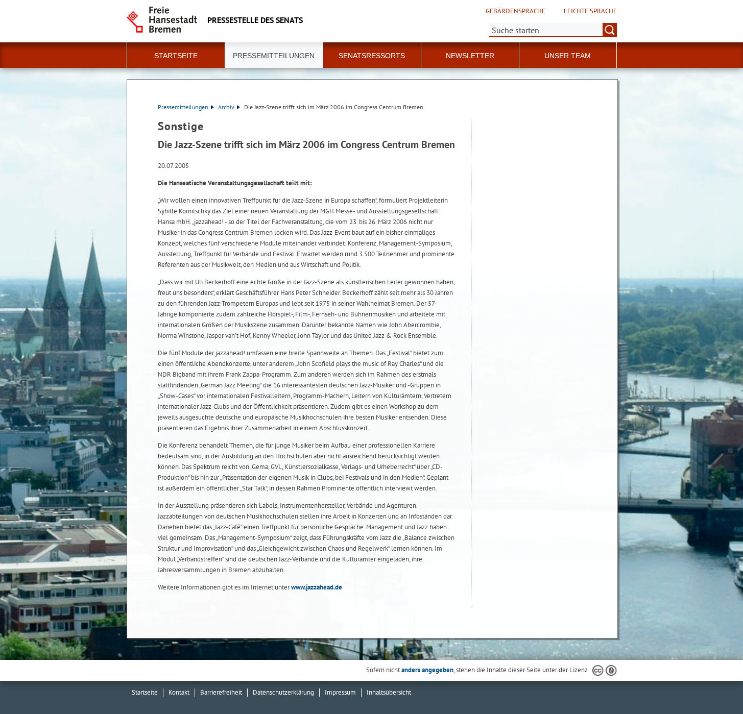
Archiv (226, 107)
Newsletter (470, 56)
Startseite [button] (176, 56)
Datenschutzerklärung (283, 692)
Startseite (145, 692)
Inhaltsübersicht (389, 692)
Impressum (340, 692)
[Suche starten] (610, 30)
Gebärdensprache (515, 11)
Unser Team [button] (567, 56)
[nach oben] (711, 682)
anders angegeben (427, 670)
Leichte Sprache (590, 11)
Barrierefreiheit (221, 692)
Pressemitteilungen (183, 107)
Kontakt (179, 692)
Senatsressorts (372, 56)
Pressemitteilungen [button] (274, 56)
